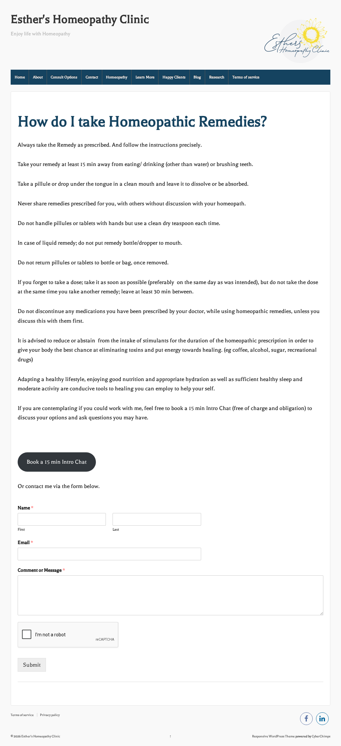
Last (116, 529)
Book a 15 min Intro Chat (57, 462)
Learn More (145, 77)
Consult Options (64, 77)
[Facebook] (306, 720)
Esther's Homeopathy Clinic (80, 19)
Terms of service (245, 77)
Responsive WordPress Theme (273, 736)
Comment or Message (41, 570)
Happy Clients (174, 77)
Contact (92, 77)
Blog (197, 77)
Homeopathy (116, 77)
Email (25, 542)
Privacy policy (50, 715)
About (38, 77)
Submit (32, 665)
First (21, 529)
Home (20, 77)
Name (25, 508)
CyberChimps (321, 736)
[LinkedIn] (322, 720)
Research (216, 77)
